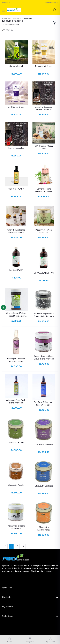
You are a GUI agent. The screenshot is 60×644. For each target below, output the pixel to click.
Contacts (6, 597)
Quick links (7, 587)
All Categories (15, 18)
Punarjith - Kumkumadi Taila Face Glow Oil (16, 231)
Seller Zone (7, 616)
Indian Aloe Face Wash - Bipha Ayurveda (16, 401)
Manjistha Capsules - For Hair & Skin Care (44, 108)
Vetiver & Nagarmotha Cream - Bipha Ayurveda (44, 315)
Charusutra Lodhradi (44, 486)
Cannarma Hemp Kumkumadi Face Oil (44, 190)
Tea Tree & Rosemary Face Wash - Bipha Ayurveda (43, 403)
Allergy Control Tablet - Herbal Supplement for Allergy (16, 314)
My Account (8, 606)
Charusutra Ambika (16, 485)
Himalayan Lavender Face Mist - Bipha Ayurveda (16, 360)
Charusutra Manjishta (44, 444)
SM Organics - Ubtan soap (44, 147)
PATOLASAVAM (16, 270)
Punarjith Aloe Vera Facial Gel (44, 231)
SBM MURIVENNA (16, 189)
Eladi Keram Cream (16, 107)
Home (4, 18)
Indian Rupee (50, 2)
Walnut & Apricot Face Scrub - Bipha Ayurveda (44, 357)
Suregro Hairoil (16, 66)
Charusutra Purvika (16, 442)
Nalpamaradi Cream (44, 66)
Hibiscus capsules (16, 148)
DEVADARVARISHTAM (44, 273)
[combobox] (17, 30)
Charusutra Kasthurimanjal (43, 528)
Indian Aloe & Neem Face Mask (16, 527)
